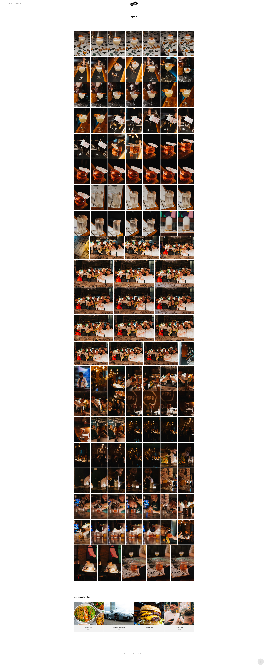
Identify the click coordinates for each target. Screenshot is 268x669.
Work (10, 4)
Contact (18, 4)
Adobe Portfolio (138, 654)
